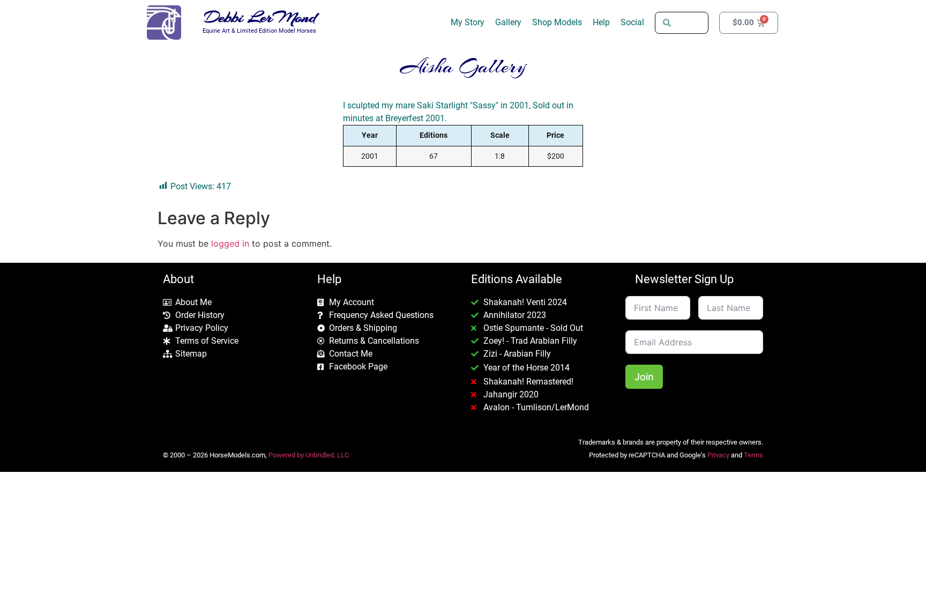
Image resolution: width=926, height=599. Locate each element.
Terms (753, 455)
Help (601, 22)
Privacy (718, 455)
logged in (230, 243)
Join (644, 376)
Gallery (508, 22)
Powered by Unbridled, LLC (308, 455)
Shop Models (557, 22)
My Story (467, 22)
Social (632, 22)
